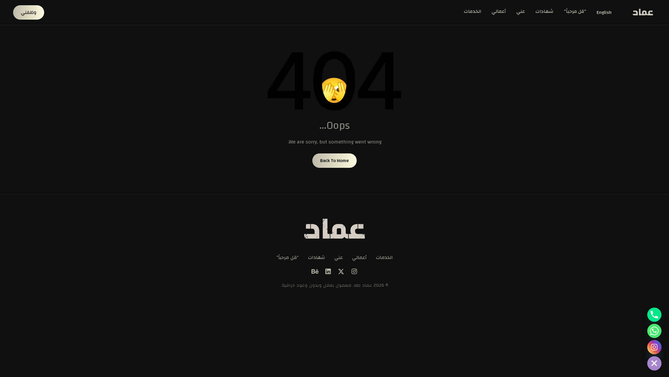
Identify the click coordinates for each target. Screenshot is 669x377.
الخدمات (472, 11)
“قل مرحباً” (575, 11)
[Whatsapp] (654, 331)
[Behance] (315, 271)
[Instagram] (354, 271)
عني (520, 11)
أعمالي (499, 11)
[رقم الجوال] (654, 315)
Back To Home (334, 160)
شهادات (544, 11)
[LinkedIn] (328, 271)
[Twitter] (341, 271)
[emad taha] (641, 12)
